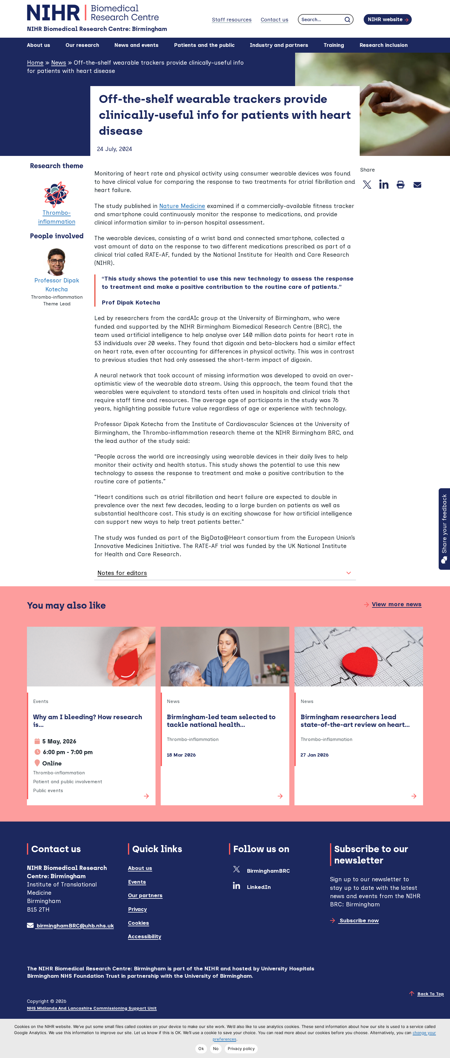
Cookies (138, 923)
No (216, 1048)
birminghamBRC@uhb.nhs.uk (74, 925)
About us (140, 868)
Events (137, 882)
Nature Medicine (182, 206)
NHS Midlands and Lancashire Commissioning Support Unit (92, 1008)
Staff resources (232, 19)
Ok (201, 1048)
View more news (397, 604)
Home (35, 62)
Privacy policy (241, 1048)
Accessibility (144, 936)
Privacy (137, 909)
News (58, 62)
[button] (225, 573)
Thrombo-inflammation (56, 217)
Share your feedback (444, 523)
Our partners (145, 895)
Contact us (274, 19)
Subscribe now (358, 920)
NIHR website (385, 19)
